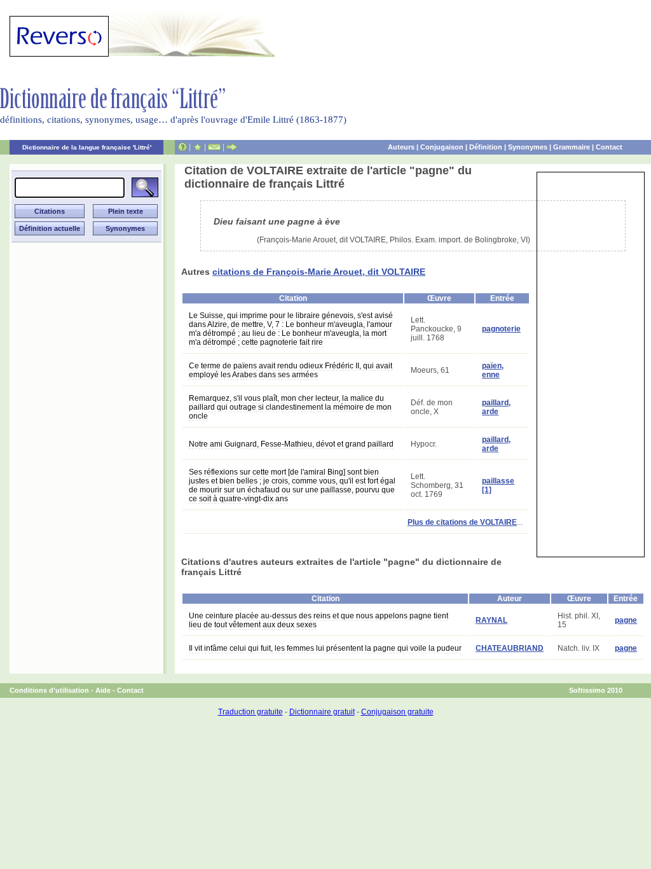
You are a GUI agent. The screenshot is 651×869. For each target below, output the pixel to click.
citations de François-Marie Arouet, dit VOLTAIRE (318, 272)
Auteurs (401, 147)
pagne (626, 620)
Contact (609, 147)
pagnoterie (501, 328)
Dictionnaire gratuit (322, 711)
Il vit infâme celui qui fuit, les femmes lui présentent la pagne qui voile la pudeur (325, 648)
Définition (485, 147)
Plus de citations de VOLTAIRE (462, 522)
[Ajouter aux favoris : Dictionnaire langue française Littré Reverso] (197, 147)
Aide (103, 690)
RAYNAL (491, 620)
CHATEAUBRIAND (510, 648)
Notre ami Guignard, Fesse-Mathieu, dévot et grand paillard (291, 444)
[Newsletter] (214, 147)
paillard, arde (496, 407)
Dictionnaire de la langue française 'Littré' (86, 147)
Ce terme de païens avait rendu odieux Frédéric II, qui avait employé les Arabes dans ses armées (290, 370)
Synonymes (527, 147)
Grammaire (571, 147)
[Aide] (182, 147)
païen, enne (493, 370)
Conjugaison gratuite (397, 711)
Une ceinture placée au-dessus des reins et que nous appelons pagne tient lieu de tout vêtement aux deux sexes (318, 620)
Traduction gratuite (250, 711)
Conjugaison (441, 147)
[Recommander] (231, 147)
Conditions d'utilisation (49, 690)
